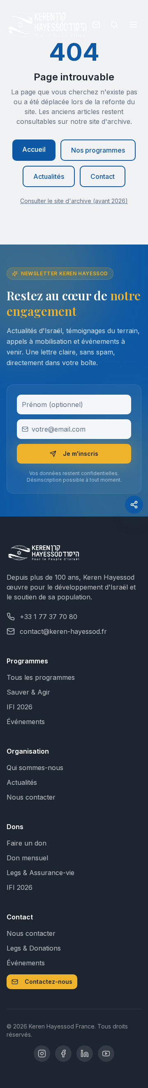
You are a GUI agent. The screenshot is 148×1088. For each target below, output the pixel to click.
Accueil (34, 149)
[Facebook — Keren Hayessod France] (63, 1053)
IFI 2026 (19, 707)
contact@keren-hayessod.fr (63, 631)
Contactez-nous (48, 981)
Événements (26, 722)
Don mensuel (27, 858)
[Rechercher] (114, 24)
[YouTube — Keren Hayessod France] (106, 1053)
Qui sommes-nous (35, 767)
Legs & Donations (34, 948)
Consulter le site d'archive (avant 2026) (74, 200)
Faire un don (26, 843)
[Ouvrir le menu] (133, 24)
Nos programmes (98, 150)
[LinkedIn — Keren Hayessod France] (84, 1053)
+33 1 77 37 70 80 (48, 617)
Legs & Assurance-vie (40, 873)
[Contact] (96, 24)
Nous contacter (31, 797)
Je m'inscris (80, 453)
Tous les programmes (41, 677)
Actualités (48, 176)
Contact (102, 176)
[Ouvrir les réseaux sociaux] (134, 505)
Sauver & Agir (28, 692)
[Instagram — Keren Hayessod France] (42, 1053)
